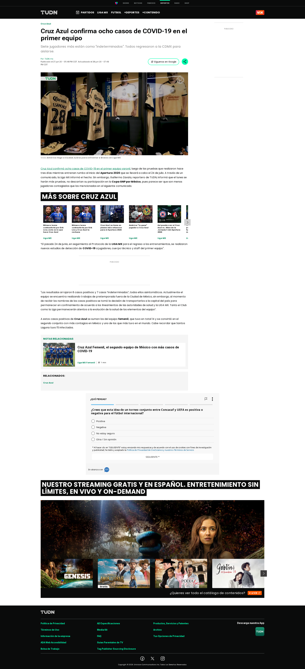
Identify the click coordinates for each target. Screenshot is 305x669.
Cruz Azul (46, 24)
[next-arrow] (187, 222)
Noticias (138, 3)
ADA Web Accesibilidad (53, 642)
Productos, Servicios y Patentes (171, 623)
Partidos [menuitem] (87, 12)
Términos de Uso (50, 630)
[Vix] (260, 12)
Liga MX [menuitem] (102, 12)
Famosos (151, 3)
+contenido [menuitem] (151, 12)
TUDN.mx (49, 58)
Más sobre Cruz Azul (79, 196)
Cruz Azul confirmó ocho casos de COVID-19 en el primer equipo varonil (85, 168)
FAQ (99, 636)
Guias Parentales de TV (110, 642)
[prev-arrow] (38, 573)
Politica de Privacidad (53, 623)
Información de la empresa (55, 636)
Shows (126, 3)
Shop (187, 3)
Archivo (157, 630)
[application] (114, 113)
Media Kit (102, 630)
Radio (177, 3)
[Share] (185, 61)
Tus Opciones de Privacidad (168, 636)
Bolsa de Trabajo (50, 649)
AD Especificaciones (108, 623)
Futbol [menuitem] (116, 12)
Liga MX (47, 238)
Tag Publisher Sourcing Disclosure (116, 649)
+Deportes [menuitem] (131, 12)
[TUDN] (49, 12)
